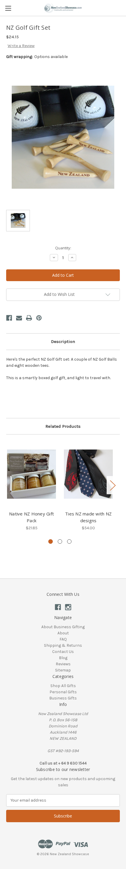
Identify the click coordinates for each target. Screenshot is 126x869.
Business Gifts (63, 698)
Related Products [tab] (63, 426)
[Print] (29, 318)
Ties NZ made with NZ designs (88, 517)
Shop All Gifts (63, 685)
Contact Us (63, 651)
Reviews (63, 663)
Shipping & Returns (63, 645)
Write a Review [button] (21, 45)
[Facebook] (9, 318)
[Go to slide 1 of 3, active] (50, 541)
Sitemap (63, 670)
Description (63, 341)
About (63, 633)
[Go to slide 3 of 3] (69, 541)
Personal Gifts (63, 691)
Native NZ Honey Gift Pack (31, 517)
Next (112, 485)
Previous (7, 485)
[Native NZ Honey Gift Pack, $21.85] (31, 474)
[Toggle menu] (8, 8)
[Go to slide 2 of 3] (60, 541)
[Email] (19, 318)
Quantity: (63, 248)
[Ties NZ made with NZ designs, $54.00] (88, 474)
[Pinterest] (39, 318)
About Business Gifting (63, 626)
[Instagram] (68, 607)
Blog (63, 657)
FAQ (63, 639)
